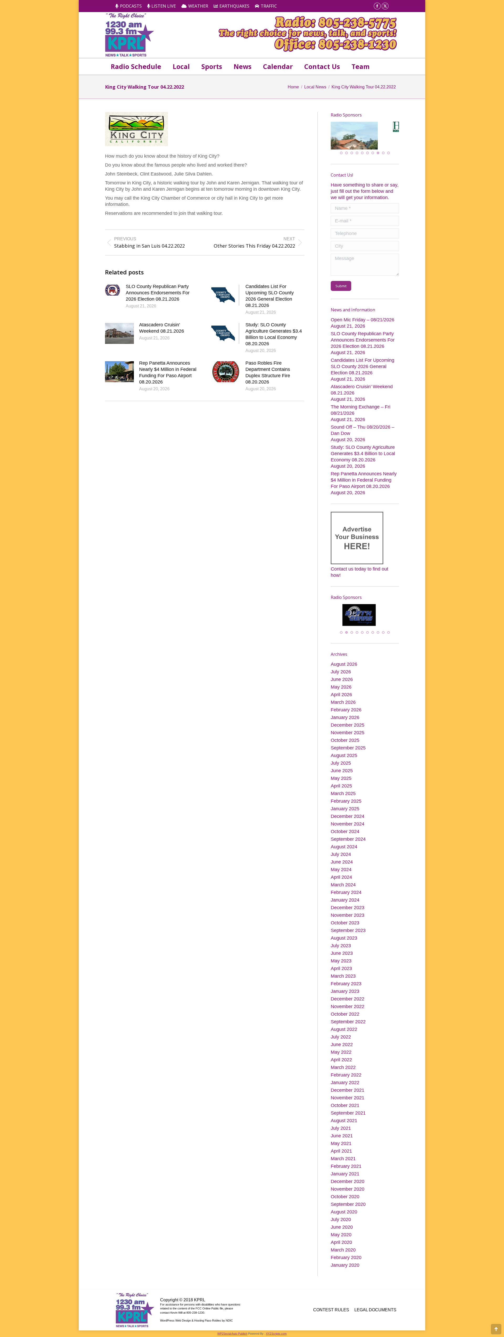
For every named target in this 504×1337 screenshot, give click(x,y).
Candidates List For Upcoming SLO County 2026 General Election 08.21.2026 (269, 296)
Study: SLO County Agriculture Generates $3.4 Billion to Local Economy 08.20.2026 (273, 334)
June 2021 (342, 1138)
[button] (341, 153)
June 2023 (342, 955)
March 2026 (343, 704)
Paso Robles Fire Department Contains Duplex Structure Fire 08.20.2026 (267, 372)
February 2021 (346, 1168)
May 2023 (341, 963)
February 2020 (346, 1259)
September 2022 (348, 1023)
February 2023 (346, 985)
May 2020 (341, 1236)
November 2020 (347, 1191)
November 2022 (347, 1008)
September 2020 (348, 1206)
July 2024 (341, 856)
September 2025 (348, 750)
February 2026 (346, 712)
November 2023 (347, 917)
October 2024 (345, 833)
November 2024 (347, 826)
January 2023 (345, 993)
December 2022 (347, 1001)
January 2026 (345, 719)
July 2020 (341, 1221)
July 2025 (341, 765)
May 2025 (341, 780)
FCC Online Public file (209, 1310)
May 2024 (341, 871)
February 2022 (346, 1077)
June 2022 (342, 1046)
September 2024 (348, 841)
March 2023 (343, 978)
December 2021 (347, 1092)
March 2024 (343, 886)
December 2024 (347, 818)
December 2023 (347, 909)
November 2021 (347, 1099)
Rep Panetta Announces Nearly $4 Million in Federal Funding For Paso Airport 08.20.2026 (167, 372)
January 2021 (345, 1176)
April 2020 (341, 1244)
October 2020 (345, 1198)
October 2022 (345, 1016)
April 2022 (341, 1061)
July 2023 (341, 947)
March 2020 (343, 1252)
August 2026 (344, 666)
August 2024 (344, 848)
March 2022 (343, 1069)
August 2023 (344, 940)
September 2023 (348, 932)
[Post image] (112, 290)
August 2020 (344, 1214)
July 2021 (341, 1130)
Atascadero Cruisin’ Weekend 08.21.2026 (161, 328)
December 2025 (347, 727)
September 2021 (348, 1115)
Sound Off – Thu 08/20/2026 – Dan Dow (362, 430)
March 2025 (343, 795)
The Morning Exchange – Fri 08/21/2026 (360, 410)
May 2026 (341, 689)
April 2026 (341, 696)
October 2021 (345, 1107)
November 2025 (347, 734)
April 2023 (341, 970)
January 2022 (345, 1084)
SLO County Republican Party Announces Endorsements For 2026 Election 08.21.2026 (158, 293)
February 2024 (346, 894)
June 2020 (342, 1229)
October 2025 (345, 742)
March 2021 (343, 1160)
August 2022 (344, 1031)
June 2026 (342, 681)
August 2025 (344, 757)
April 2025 (341, 788)
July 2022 (341, 1039)
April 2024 (341, 879)
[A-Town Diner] (357, 141)
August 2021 (344, 1122)
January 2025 (345, 810)
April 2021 (341, 1153)
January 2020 (345, 1267)
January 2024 (345, 902)
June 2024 (342, 864)
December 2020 (347, 1183)
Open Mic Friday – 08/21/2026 (362, 320)
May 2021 (341, 1145)
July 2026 (341, 674)
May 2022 (341, 1054)
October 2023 (345, 925)
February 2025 (346, 803)
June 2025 (342, 772)
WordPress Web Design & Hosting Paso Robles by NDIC (196, 1322)
